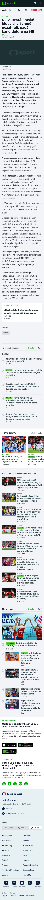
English (4, 895)
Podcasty (6, 855)
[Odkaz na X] (15, 784)
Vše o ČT (5, 875)
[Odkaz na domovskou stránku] (12, 3)
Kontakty (27, 875)
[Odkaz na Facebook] (9, 784)
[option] (8, 827)
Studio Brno (28, 845)
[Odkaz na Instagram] (4, 784)
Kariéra (26, 860)
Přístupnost (30, 895)
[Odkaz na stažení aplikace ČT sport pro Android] (25, 745)
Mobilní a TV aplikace (11, 870)
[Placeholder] (22, 52)
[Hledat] (35, 3)
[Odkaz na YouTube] (20, 784)
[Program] (25, 10)
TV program (7, 835)
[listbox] (22, 828)
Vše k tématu (36, 433)
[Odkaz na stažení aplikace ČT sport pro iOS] (9, 745)
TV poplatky (7, 845)
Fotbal (5, 16)
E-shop (5, 865)
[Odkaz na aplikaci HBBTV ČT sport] (9, 751)
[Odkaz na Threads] (26, 784)
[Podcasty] (19, 10)
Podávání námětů (30, 865)
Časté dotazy (28, 870)
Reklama (26, 840)
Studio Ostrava (29, 850)
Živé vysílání (7, 840)
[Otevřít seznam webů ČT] (41, 3)
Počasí (4, 860)
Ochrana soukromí (17, 895)
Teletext (5, 850)
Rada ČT (26, 855)
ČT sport (5, 35)
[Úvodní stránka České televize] (12, 793)
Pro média (27, 835)
